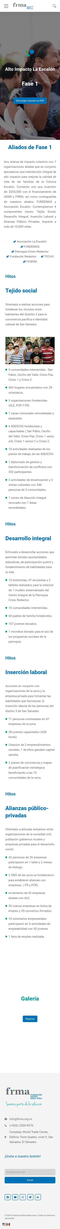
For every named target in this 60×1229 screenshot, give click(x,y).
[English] (4, 1224)
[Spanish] (8, 1224)
